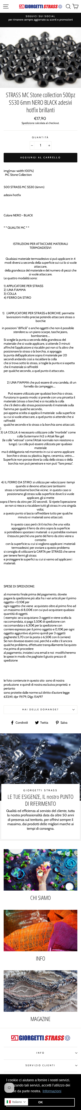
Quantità (40, 137)
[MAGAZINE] (40, 991)
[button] (16, 1101)
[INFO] (40, 930)
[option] (40, 18)
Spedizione (28, 123)
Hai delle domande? (40, 709)
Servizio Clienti (40, 1065)
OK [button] (40, 1102)
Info (40, 1052)
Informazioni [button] (52, 1091)
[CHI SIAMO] (40, 870)
